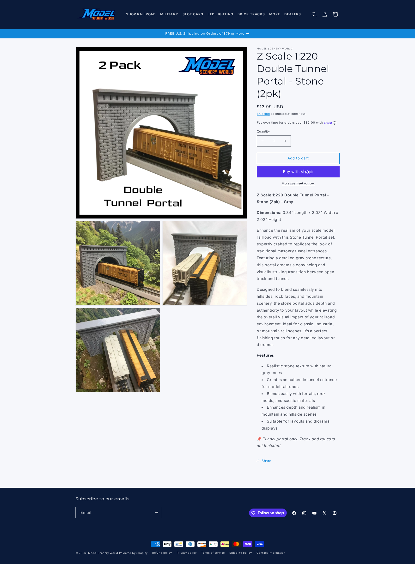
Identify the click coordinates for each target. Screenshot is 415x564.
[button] (141, 14)
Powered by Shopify (133, 553)
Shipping (263, 113)
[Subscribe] (156, 512)
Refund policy (162, 552)
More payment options (298, 183)
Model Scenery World (103, 553)
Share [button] (266, 461)
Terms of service (213, 552)
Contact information (270, 552)
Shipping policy (240, 552)
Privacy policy (187, 552)
